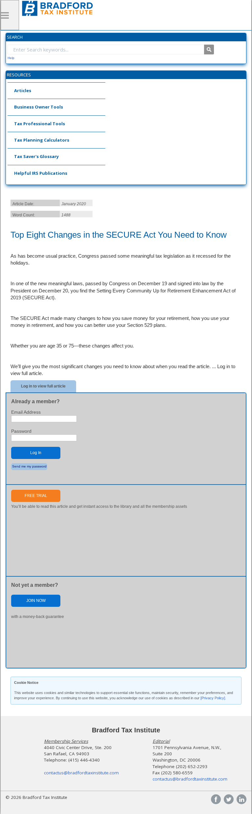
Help (11, 58)
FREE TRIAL (36, 495)
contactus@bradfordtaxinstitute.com (81, 773)
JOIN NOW (36, 600)
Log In (35, 452)
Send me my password (29, 466)
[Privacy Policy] (212, 698)
